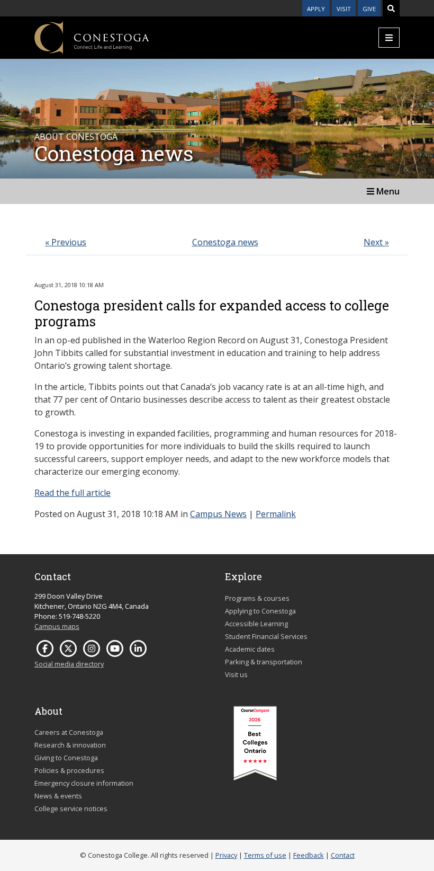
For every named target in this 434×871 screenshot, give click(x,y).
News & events (58, 796)
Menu (387, 191)
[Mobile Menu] (389, 38)
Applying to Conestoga (260, 611)
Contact (343, 855)
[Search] (391, 8)
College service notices (70, 808)
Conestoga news (225, 242)
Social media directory (69, 664)
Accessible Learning (256, 623)
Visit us (236, 674)
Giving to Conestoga (66, 757)
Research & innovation (70, 745)
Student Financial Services (266, 636)
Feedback (308, 855)
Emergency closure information (83, 783)
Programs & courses (257, 598)
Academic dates (250, 649)
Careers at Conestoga (68, 732)
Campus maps (56, 626)
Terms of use (265, 855)
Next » (376, 242)
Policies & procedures (69, 770)
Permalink (276, 514)
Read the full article (72, 493)
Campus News (218, 514)
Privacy (226, 855)
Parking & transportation (263, 661)
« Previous (65, 242)
